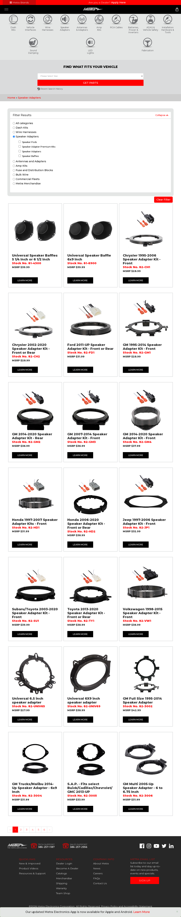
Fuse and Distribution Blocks (34, 170)
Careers (98, 873)
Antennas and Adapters (31, 161)
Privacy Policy (109, 906)
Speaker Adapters (29, 97)
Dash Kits (22, 127)
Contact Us (100, 883)
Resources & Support (32, 873)
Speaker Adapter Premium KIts (38, 146)
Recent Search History (52, 88)
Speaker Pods (29, 142)
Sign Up (144, 880)
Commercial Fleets (28, 179)
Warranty (61, 888)
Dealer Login (64, 863)
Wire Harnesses (26, 132)
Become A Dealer (67, 868)
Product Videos (28, 868)
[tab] (90, 115)
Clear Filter (163, 199)
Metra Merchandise (28, 183)
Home (11, 97)
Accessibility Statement (138, 906)
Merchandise (64, 878)
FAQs (96, 878)
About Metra (101, 863)
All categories (24, 123)
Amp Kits (21, 165)
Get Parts (90, 82)
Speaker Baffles (30, 156)
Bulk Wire (22, 174)
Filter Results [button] (22, 115)
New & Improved (29, 863)
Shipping (61, 883)
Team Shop (63, 893)
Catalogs (61, 873)
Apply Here (118, 2)
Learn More (24, 280)
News (96, 868)
